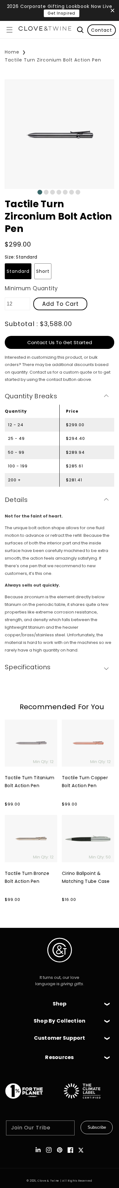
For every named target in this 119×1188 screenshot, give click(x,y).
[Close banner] (112, 10)
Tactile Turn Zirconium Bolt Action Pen (53, 60)
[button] (10, 30)
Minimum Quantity (31, 288)
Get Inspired (62, 13)
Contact (101, 30)
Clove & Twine (48, 1181)
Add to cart (60, 304)
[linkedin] (38, 1150)
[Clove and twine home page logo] (60, 968)
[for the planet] (30, 1102)
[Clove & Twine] (45, 30)
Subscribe (97, 1127)
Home (12, 52)
